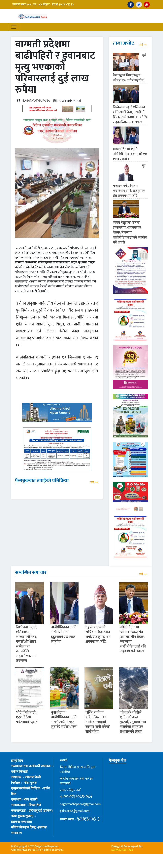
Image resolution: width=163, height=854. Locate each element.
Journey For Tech (122, 849)
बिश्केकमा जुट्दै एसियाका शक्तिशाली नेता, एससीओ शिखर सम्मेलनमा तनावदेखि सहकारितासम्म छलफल (130, 114)
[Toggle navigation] (13, 27)
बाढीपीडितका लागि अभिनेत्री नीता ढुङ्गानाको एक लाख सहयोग (130, 154)
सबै (92, 482)
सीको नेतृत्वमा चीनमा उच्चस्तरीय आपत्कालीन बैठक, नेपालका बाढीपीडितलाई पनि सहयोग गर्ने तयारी (130, 232)
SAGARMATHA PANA (36, 100)
